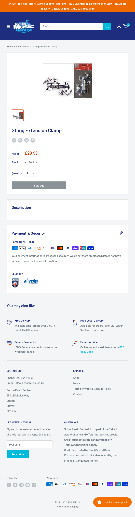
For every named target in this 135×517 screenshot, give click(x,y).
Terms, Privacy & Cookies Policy (92, 388)
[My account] (119, 26)
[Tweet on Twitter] (26, 140)
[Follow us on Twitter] (15, 484)
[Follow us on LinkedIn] (34, 484)
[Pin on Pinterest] (20, 140)
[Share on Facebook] (14, 140)
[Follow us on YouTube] (27, 484)
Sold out (39, 185)
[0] (126, 26)
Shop (76, 377)
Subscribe (18, 454)
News (76, 383)
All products (22, 46)
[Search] (107, 26)
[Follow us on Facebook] (9, 484)
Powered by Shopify (67, 506)
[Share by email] (32, 140)
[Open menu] (8, 26)
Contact (78, 394)
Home (10, 46)
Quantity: (17, 173)
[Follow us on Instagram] (21, 484)
